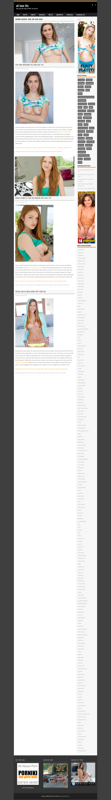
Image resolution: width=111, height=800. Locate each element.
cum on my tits (44, 285)
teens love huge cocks (56, 151)
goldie (90, 107)
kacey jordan (81, 498)
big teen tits (81, 90)
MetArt (79, 564)
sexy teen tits (89, 145)
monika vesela (81, 586)
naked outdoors (87, 117)
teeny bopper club (82, 719)
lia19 (79, 532)
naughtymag (81, 121)
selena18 (80, 671)
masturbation (87, 114)
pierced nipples (81, 643)
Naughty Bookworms (83, 600)
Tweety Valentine (82, 736)
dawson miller (81, 397)
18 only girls (81, 80)
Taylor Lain (80, 699)
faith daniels (81, 419)
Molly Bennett (81, 581)
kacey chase (81, 496)
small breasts (81, 148)
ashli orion (80, 303)
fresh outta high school (83, 431)
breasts (80, 93)
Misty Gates (80, 578)
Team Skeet (80, 702)
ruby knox (80, 663)
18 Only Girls (81, 249)
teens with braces (82, 716)
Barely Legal (81, 320)
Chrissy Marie (81, 380)
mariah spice (81, 552)
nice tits (88, 121)
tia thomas (80, 728)
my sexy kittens (81, 589)
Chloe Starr (80, 374)
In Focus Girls (81, 462)
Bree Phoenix (81, 351)
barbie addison (81, 317)
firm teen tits (91, 104)
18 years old (70, 15)
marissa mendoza (82, 555)
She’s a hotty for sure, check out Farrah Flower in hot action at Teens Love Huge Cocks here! (41, 281)
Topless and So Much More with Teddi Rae (30, 291)
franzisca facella (82, 428)
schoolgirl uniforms (82, 668)
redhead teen (51, 285)
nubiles (86, 124)
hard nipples (59, 15)
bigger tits (80, 86)
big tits (87, 90)
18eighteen (89, 80)
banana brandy (81, 314)
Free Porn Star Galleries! (28, 787)
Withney (80, 742)
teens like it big (81, 711)
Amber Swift (81, 286)
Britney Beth (81, 354)
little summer (81, 538)
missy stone (80, 575)
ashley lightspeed (82, 300)
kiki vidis (80, 515)
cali (79, 357)
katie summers (81, 507)
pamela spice (81, 637)
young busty (81, 748)
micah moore (81, 566)
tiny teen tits (87, 159)
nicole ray (80, 609)
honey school (81, 453)
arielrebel (80, 297)
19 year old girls (81, 258)
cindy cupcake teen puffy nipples (86, 97)
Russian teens (81, 665)
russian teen (89, 138)
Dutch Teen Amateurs (83, 408)
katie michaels (81, 504)
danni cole (80, 394)
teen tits (25, 15)
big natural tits (80, 15)
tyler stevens (81, 739)
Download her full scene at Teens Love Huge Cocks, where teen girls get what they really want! (41, 369)
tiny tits (50, 15)
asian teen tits (81, 309)
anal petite (80, 292)
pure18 (80, 135)
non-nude (80, 615)
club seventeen (82, 100)
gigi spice (80, 436)
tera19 (79, 722)
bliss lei (79, 340)
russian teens (81, 141)
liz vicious (80, 541)
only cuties (80, 626)
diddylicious (81, 399)
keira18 (79, 510)
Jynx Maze (80, 493)
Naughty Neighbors (82, 603)
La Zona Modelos (82, 521)
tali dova (28, 151)
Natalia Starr (81, 595)
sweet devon (81, 688)
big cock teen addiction (83, 329)
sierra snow (80, 677)
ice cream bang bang (83, 459)
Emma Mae (80, 414)
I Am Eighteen (81, 456)
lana (79, 524)
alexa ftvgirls (81, 266)
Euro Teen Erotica (82, 416)
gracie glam (80, 442)
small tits (89, 148)
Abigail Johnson (82, 261)
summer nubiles (81, 685)
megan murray (81, 561)
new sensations (81, 606)
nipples (47, 373)
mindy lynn (80, 572)
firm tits (33, 15)
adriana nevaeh (81, 263)
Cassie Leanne (81, 365)
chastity (79, 368)
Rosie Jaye (80, 660)
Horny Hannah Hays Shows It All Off (86, 188)
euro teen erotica (82, 104)
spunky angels (81, 152)
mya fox (80, 592)
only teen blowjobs (82, 128)
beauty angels (89, 83)
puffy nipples (90, 131)
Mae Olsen (80, 549)
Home (18, 15)
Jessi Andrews (81, 479)
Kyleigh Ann (81, 518)
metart (79, 117)
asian (79, 306)
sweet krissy (81, 691)
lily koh (79, 535)
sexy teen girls (90, 141)
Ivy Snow (80, 470)
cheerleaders (81, 371)
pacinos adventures (82, 634)
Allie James (80, 281)
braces (79, 343)
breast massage (81, 346)
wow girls (80, 745)
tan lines (80, 697)
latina (79, 527)
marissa (80, 114)
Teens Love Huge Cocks (64, 132)
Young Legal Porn (82, 750)
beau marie (80, 323)
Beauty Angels (81, 326)
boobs (43, 373)
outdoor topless (81, 632)
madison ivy (81, 547)
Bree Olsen (80, 348)
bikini (79, 337)
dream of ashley (81, 405)
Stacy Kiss (80, 683)
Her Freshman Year (82, 450)
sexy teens (80, 145)
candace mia (81, 360)
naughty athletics (82, 598)
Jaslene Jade (81, 476)
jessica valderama (82, 482)
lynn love (80, 544)
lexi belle (80, 530)
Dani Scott (80, 391)
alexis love (80, 272)
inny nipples (81, 467)
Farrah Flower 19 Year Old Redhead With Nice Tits (33, 198)
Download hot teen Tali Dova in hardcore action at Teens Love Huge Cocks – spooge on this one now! (43, 147)
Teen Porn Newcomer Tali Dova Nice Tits (29, 65)
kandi (79, 501)
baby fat (80, 312)
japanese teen (81, 473)
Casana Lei (80, 363)
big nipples (42, 15)
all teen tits (22, 6)
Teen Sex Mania (82, 705)
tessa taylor (80, 725)
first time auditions (82, 425)
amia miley (80, 289)
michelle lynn (81, 569)
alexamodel (80, 269)
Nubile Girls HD (81, 617)
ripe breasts (52, 373)
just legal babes (81, 487)
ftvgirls (85, 107)
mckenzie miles (81, 558)
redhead (22, 285)
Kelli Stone (80, 513)
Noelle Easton (81, 612)
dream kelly (80, 402)
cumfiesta (80, 388)
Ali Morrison (81, 275)
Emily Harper (81, 411)
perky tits (92, 128)
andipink (80, 295)
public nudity (81, 131)
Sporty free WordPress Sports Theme (50, 796)
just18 (79, 490)
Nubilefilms (80, 620)
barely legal (81, 83)
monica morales (81, 583)
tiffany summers (81, 731)
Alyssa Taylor (81, 283)
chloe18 (80, 377)
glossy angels (81, 439)
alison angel (81, 278)
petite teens (80, 640)
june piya (80, 484)
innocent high (81, 464)
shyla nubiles (81, 674)
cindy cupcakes (81, 382)
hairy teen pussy (82, 445)
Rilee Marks (81, 657)
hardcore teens (82, 111)
